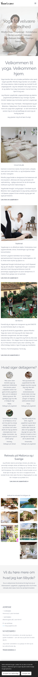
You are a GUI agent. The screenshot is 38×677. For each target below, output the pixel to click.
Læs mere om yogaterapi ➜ (9, 278)
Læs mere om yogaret (17, 481)
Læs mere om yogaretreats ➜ (10, 355)
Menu (35, 3)
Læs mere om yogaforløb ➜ (9, 199)
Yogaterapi (19, 243)
